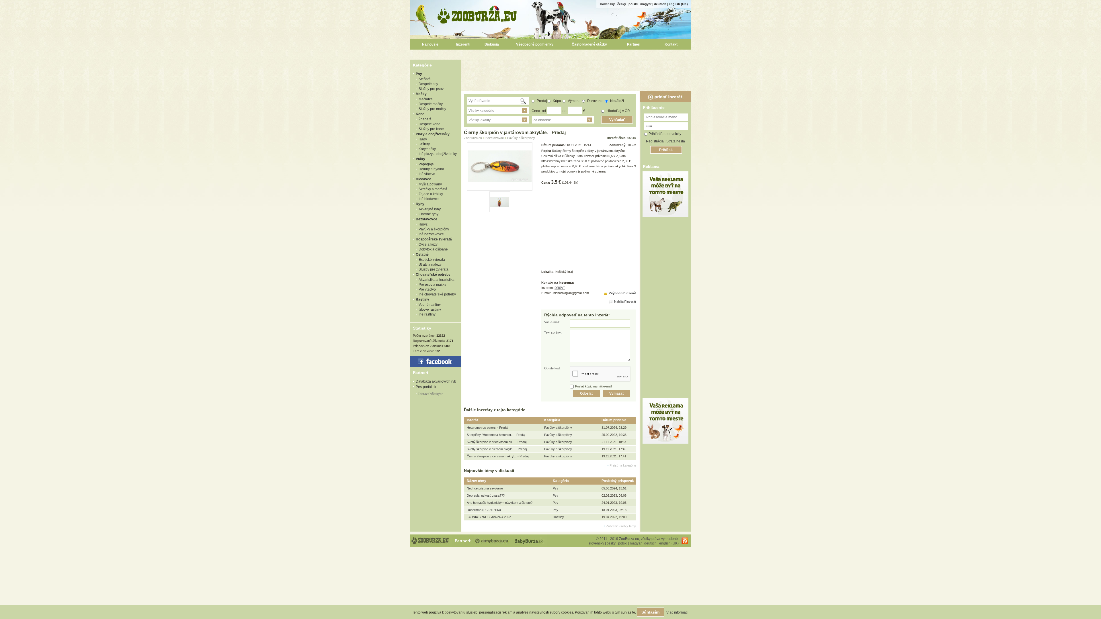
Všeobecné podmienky (534, 44)
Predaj (541, 101)
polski (633, 4)
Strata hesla (675, 141)
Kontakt (671, 44)
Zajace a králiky (431, 194)
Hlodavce (423, 179)
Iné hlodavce (429, 199)
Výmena (574, 101)
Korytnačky (427, 149)
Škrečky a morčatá (433, 189)
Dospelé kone (429, 124)
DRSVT (560, 287)
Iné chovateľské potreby (437, 294)
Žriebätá (425, 119)
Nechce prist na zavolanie (485, 488)
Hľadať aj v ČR (618, 111)
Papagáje (426, 164)
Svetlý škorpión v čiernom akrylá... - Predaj (497, 449)
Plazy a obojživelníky (433, 134)
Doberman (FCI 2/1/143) (484, 510)
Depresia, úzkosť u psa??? (486, 495)
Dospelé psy (428, 84)
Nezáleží (616, 101)
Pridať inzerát (665, 96)
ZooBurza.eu (477, 14)
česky (621, 4)
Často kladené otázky (589, 44)
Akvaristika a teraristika (436, 280)
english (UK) (678, 4)
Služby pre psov (431, 89)
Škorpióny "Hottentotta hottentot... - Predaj (496, 434)
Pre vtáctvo (427, 289)
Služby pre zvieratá (433, 269)
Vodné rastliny (430, 305)
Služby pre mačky (432, 109)
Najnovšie (430, 44)
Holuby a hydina (431, 169)
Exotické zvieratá (432, 260)
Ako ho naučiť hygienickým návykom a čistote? (499, 502)
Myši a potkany (430, 184)
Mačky (421, 94)
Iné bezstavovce (431, 234)
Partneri (633, 44)
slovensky (607, 4)
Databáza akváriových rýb (436, 381)
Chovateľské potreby (433, 275)
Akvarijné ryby (430, 209)
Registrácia (655, 141)
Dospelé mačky (431, 104)
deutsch (660, 4)
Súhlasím (650, 612)
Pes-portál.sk (426, 387)
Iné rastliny (427, 314)
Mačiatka (426, 99)
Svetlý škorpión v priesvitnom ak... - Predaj (496, 442)
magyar (645, 4)
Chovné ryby (428, 214)
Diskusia (492, 44)
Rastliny (422, 299)
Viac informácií (677, 612)
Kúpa (556, 101)
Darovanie (595, 101)
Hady (423, 139)
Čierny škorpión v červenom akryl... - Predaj (497, 456)
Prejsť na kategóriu (623, 465)
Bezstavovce (426, 219)
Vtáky (420, 159)
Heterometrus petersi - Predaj (487, 427)
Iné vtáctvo (427, 174)
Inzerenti (463, 44)
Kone (420, 114)
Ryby (420, 204)
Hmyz (423, 224)
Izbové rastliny (430, 309)
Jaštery (424, 144)
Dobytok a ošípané (433, 249)
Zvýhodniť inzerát (622, 293)
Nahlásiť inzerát (624, 301)
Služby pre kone (431, 129)
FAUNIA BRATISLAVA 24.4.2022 (489, 517)
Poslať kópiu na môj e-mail (593, 386)
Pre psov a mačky (432, 285)
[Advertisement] (577, 72)
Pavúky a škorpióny (434, 229)
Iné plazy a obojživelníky (438, 154)
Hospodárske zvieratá (434, 239)
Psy (419, 74)
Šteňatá (425, 79)
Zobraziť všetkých (430, 393)
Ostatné (422, 254)
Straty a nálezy (430, 265)
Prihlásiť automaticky (665, 134)
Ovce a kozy (428, 244)
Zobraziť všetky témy (621, 526)
